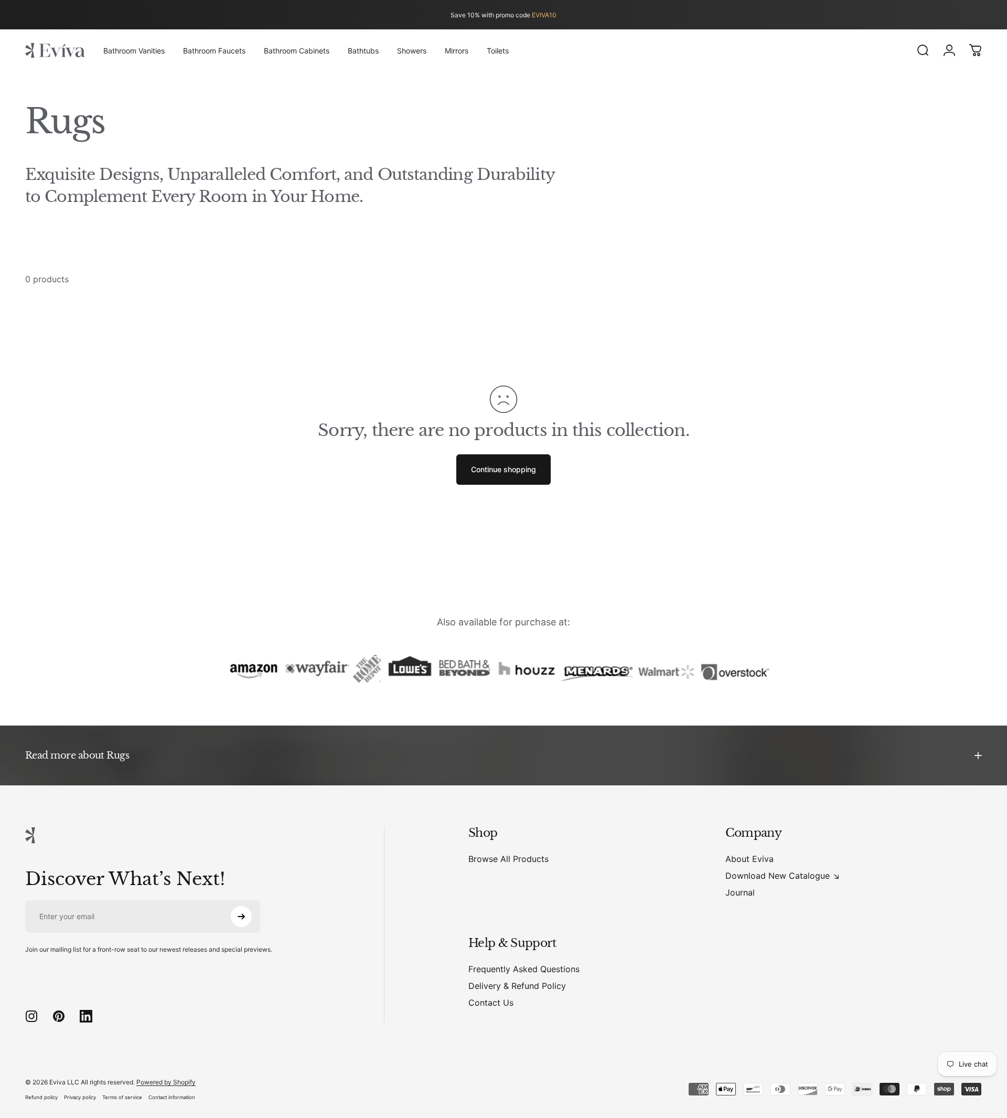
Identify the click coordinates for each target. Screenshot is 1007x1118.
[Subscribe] (241, 916)
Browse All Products (508, 859)
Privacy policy (80, 1097)
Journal (740, 892)
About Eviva (749, 859)
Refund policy (41, 1097)
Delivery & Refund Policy (517, 986)
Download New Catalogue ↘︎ (782, 875)
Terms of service (122, 1097)
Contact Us (490, 1002)
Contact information (171, 1097)
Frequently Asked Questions (524, 969)
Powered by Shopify (166, 1082)
